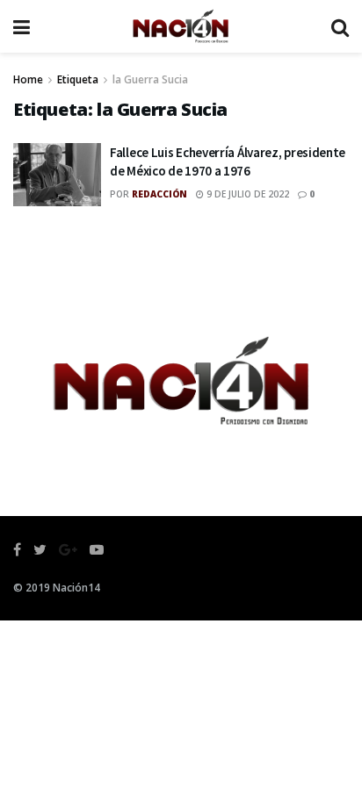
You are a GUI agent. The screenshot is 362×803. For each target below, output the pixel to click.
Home (28, 79)
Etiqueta (77, 79)
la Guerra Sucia (150, 79)
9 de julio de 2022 (246, 194)
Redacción (159, 194)
